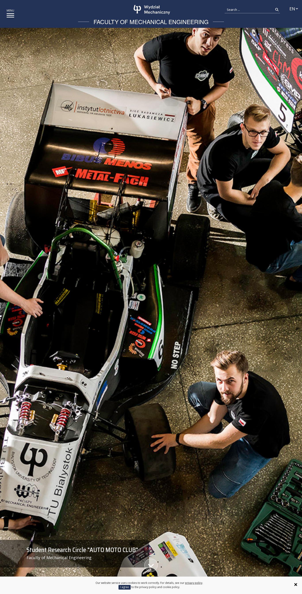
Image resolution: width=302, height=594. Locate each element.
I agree (124, 587)
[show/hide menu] (10, 15)
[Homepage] (152, 9)
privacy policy (193, 583)
